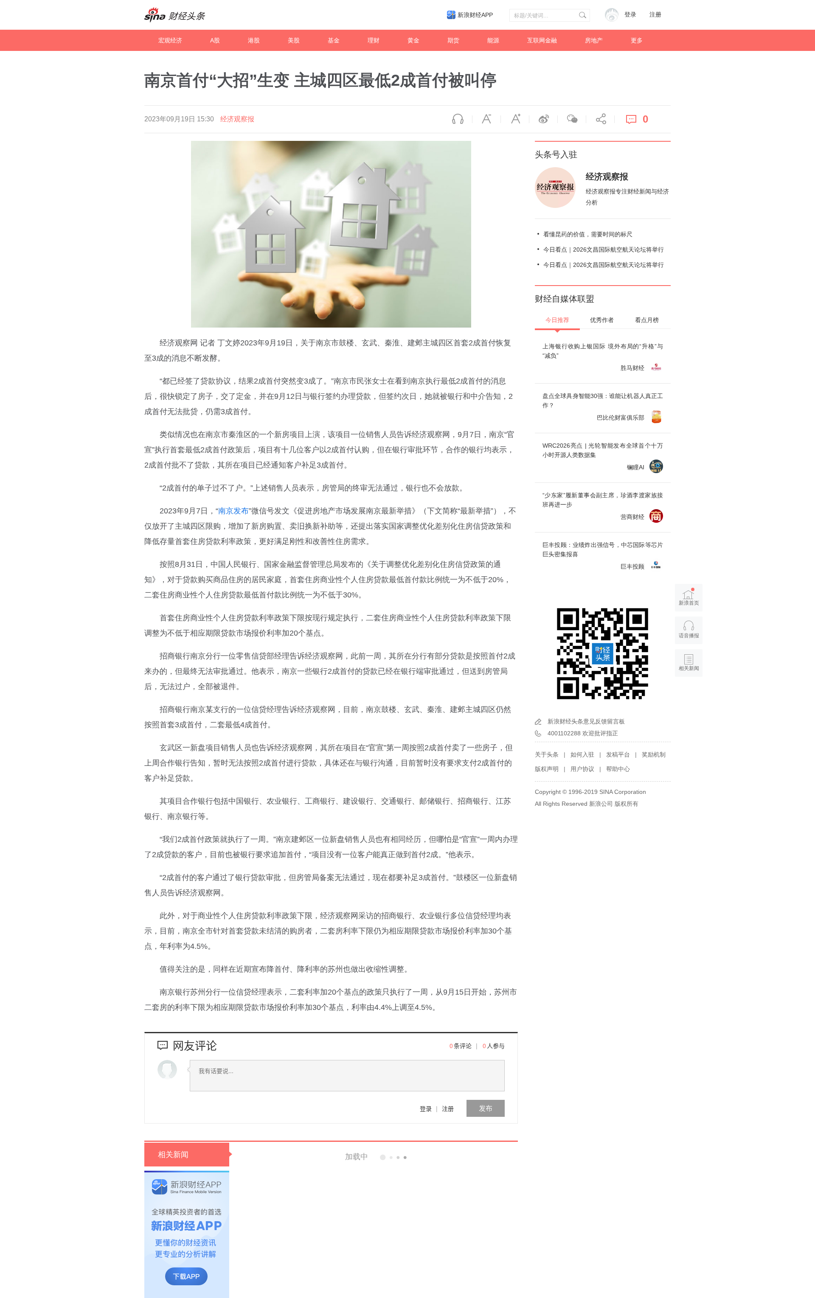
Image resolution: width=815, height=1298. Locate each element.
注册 (655, 14)
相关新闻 (173, 1154)
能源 (493, 40)
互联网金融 (542, 40)
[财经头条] (174, 15)
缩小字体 (486, 119)
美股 (294, 40)
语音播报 (458, 119)
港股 (254, 40)
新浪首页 (689, 603)
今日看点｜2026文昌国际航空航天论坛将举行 (603, 249)
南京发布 (233, 511)
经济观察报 (237, 119)
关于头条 (547, 754)
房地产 (594, 40)
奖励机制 (654, 754)
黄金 (413, 40)
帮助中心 (618, 768)
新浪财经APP (475, 14)
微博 (543, 119)
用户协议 (582, 768)
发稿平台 (618, 754)
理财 (373, 40)
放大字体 (515, 119)
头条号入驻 (556, 154)
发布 (485, 1108)
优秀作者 (602, 320)
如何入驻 (582, 754)
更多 (637, 40)
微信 (572, 119)
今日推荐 (557, 320)
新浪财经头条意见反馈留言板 (586, 721)
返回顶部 (689, 701)
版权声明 (547, 768)
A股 (215, 40)
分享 (600, 119)
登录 (426, 1108)
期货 (453, 40)
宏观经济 (170, 40)
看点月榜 (647, 320)
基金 (334, 40)
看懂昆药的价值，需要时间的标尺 (587, 234)
